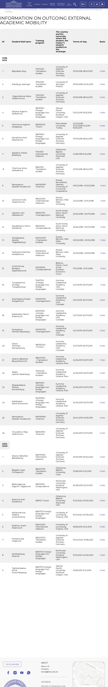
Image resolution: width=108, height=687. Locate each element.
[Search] (74, 5)
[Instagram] (15, 673)
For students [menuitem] (69, 4)
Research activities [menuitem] (52, 4)
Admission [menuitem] (37, 4)
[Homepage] (13, 4)
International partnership (25, 9)
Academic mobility (48, 9)
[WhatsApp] (28, 673)
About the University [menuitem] (29, 4)
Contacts (45, 669)
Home (8, 9)
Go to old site (12, 664)
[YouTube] (22, 673)
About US (45, 666)
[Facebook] (8, 673)
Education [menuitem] (45, 4)
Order (102, 71)
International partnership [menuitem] (61, 4)
